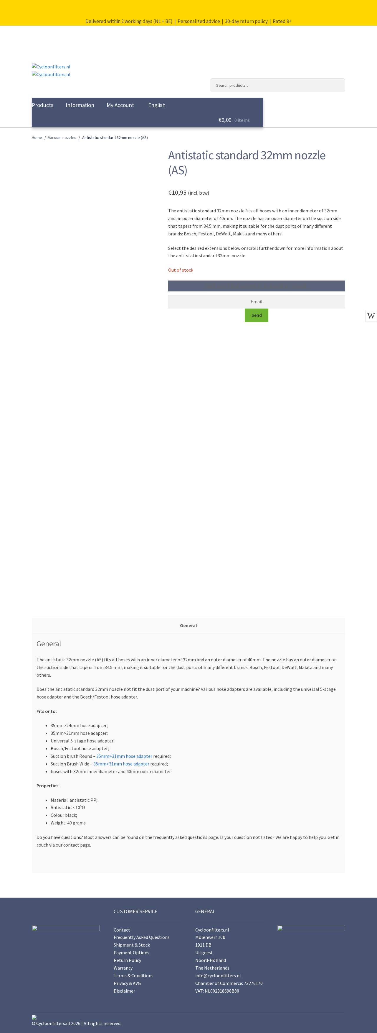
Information (80, 105)
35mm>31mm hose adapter (124, 756)
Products (42, 105)
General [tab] (188, 625)
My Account (120, 105)
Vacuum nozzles (62, 137)
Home (37, 137)
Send (257, 315)
